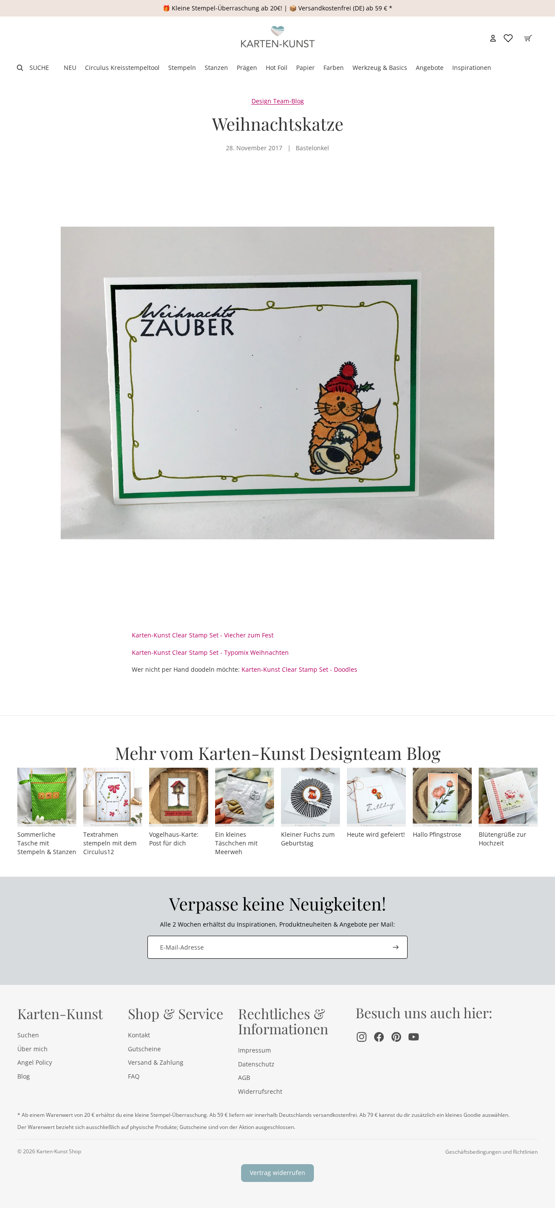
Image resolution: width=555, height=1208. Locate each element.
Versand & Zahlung (155, 1062)
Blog (23, 1076)
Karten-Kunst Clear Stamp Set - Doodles (299, 669)
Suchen (28, 1035)
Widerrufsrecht (260, 1091)
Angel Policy (34, 1062)
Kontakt (139, 1035)
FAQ (134, 1076)
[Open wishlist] (508, 38)
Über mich (32, 1049)
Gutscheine (144, 1049)
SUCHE (39, 67)
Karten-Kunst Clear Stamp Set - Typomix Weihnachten (210, 652)
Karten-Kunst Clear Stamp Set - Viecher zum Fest (203, 635)
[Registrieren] (396, 947)
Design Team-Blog (277, 101)
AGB (244, 1077)
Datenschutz (256, 1064)
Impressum (254, 1050)
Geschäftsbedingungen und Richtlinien (491, 1151)
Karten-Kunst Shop (58, 1151)
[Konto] (493, 38)
